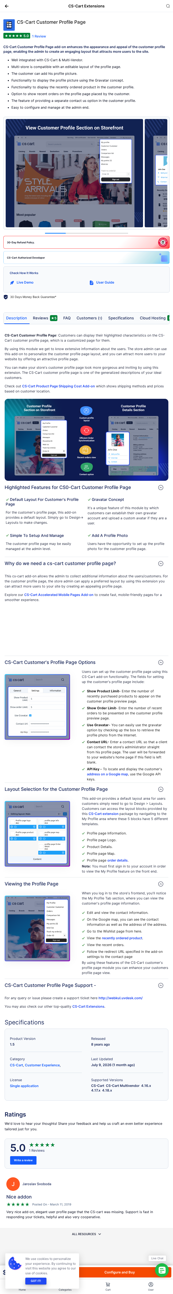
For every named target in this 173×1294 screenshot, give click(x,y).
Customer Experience (42, 1065)
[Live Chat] (162, 1270)
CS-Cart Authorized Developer (26, 257)
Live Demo (25, 282)
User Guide (105, 282)
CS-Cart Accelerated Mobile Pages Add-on (58, 595)
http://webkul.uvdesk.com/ (121, 998)
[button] (5, 6)
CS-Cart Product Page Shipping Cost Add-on (58, 386)
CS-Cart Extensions (88, 1006)
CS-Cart (16, 1065)
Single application (24, 1086)
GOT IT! (36, 1281)
